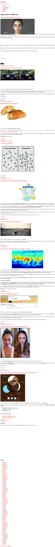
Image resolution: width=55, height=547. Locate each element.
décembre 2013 (5, 488)
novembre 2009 (5, 536)
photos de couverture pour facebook (9, 415)
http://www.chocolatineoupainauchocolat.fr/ (11, 131)
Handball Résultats (6, 6)
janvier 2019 (5, 464)
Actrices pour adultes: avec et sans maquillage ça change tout (13, 326)
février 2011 (5, 521)
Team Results (5, 8)
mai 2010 (4, 530)
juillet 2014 (4, 481)
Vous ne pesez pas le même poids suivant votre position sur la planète (15, 248)
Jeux (6, 324)
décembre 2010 (5, 523)
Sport (5, 101)
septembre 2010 (5, 526)
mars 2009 (4, 544)
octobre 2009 (5, 537)
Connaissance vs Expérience (6, 143)
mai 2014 (4, 483)
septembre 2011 (5, 514)
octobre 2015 (5, 468)
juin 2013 (4, 494)
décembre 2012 (5, 500)
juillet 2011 (4, 516)
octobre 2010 (5, 525)
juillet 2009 (4, 540)
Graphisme (6, 65)
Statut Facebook (5, 7)
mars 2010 (4, 532)
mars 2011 (4, 520)
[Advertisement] (27, 41)
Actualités (2, 65)
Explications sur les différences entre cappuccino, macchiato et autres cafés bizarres (18, 372)
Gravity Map (20, 275)
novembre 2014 (5, 477)
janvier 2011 (5, 522)
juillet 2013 (4, 493)
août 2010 (4, 527)
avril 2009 (4, 543)
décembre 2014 (5, 476)
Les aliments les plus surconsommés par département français (13, 180)
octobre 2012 (5, 502)
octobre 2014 (5, 478)
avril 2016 (4, 466)
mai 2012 (4, 507)
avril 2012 (4, 508)
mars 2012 (4, 509)
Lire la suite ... (2, 58)
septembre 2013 (5, 491)
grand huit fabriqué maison (7, 417)
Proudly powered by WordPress (5, 546)
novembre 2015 (5, 467)
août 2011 (4, 515)
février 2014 (5, 486)
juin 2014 (4, 482)
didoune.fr (3, 1)
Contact (4, 11)
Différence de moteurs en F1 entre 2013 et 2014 (10, 68)
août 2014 (4, 480)
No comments (10, 65)
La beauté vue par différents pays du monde (10, 17)
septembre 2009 (5, 538)
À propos (4, 10)
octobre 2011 (5, 513)
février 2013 (5, 498)
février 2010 (5, 533)
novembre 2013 (5, 489)
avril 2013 (4, 496)
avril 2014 (4, 484)
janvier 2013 (5, 499)
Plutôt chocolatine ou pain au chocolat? (9, 103)
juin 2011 (4, 517)
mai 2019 (4, 463)
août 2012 (4, 504)
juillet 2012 (4, 505)
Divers (1, 420)
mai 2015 (4, 471)
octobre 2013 (5, 490)
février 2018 (5, 465)
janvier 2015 (5, 475)
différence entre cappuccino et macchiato (9, 416)
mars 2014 (4, 485)
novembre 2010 (5, 524)
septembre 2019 (5, 462)
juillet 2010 (4, 528)
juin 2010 (4, 529)
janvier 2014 (5, 487)
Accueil (4, 5)
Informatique (2, 324)
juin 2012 (4, 506)
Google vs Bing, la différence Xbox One (9, 293)
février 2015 (5, 474)
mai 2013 (4, 495)
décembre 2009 (5, 535)
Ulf (13, 65)
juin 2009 (4, 541)
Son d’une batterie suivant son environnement (10, 221)
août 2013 (4, 492)
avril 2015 (4, 472)
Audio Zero (16, 239)
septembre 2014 (5, 479)
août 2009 (4, 539)
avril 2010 (4, 531)
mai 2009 (4, 542)
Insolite (5, 140)
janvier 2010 (5, 534)
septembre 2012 (5, 503)
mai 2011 (4, 518)
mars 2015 (4, 473)
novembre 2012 (5, 501)
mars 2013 (4, 497)
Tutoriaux (4, 9)
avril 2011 (4, 519)
